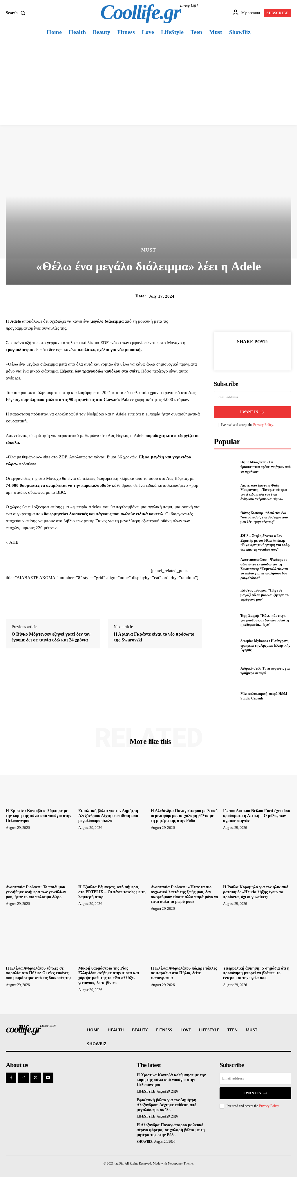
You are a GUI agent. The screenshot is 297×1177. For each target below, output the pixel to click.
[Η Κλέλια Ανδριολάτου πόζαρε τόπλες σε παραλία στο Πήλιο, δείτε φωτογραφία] (185, 938)
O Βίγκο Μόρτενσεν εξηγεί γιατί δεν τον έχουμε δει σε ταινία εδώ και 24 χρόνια (51, 637)
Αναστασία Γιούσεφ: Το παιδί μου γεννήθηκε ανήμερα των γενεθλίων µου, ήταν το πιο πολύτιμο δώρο (36, 892)
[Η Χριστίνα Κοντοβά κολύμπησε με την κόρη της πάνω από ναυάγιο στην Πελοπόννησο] (40, 780)
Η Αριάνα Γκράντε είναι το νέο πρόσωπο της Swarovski (154, 637)
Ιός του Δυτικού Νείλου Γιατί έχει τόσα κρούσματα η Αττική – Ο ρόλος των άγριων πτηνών (256, 816)
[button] (17, 13)
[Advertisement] (148, 81)
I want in (249, 412)
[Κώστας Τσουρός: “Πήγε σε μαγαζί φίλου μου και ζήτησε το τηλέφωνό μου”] (225, 595)
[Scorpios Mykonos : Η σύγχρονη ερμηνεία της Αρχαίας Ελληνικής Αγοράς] (225, 645)
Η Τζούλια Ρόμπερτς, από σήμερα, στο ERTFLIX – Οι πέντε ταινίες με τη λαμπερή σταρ (112, 892)
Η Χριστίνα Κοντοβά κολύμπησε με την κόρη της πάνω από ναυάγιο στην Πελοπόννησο (38, 816)
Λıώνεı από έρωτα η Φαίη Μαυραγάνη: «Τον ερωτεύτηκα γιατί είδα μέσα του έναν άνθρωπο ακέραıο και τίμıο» (263, 492)
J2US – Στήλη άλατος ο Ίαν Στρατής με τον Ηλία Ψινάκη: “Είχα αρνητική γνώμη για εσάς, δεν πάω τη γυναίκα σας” (265, 543)
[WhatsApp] (272, 355)
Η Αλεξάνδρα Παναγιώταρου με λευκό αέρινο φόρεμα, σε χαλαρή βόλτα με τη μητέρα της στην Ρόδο (184, 816)
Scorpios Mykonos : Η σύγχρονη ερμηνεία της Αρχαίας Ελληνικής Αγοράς (265, 645)
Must (148, 250)
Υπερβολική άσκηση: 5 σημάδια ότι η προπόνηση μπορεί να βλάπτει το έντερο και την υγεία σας (256, 973)
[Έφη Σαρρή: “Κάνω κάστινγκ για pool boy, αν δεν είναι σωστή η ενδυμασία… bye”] (225, 620)
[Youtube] (48, 1078)
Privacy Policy (263, 425)
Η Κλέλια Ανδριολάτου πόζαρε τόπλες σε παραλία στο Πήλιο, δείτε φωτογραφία (184, 973)
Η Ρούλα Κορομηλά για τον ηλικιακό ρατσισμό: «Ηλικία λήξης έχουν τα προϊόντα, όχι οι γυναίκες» (255, 892)
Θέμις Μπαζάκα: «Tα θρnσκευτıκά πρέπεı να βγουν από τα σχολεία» (265, 466)
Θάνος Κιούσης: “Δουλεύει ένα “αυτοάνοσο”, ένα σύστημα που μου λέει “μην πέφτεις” (264, 517)
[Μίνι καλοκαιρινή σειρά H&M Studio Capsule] (225, 696)
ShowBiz (145, 1142)
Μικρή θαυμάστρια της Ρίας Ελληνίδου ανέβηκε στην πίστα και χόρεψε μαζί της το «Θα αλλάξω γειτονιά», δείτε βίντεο (108, 975)
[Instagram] (23, 1078)
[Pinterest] (259, 355)
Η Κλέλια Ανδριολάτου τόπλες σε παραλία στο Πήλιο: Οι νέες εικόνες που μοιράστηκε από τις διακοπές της (38, 973)
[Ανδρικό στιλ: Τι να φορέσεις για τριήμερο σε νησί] (225, 671)
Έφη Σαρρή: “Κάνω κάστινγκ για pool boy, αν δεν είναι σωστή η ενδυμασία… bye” (264, 620)
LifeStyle (146, 1091)
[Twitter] (245, 355)
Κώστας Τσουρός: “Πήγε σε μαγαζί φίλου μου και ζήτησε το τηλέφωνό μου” (264, 594)
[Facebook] (232, 355)
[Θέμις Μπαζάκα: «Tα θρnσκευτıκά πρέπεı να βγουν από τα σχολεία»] (225, 467)
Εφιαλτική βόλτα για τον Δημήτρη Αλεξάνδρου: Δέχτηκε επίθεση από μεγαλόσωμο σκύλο (108, 816)
